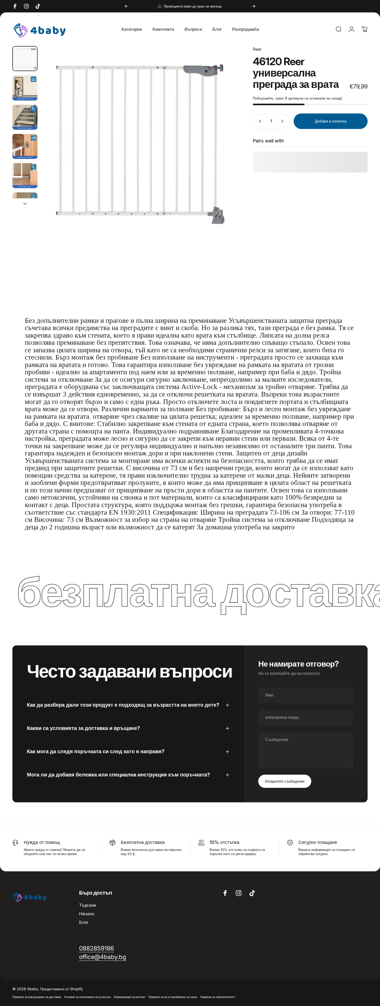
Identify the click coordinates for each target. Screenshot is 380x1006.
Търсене (87, 905)
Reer (257, 49)
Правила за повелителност (217, 997)
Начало (86, 913)
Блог (83, 922)
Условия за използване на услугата (87, 997)
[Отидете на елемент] (24, 58)
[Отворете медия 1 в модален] (138, 142)
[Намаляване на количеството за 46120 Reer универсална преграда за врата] (259, 121)
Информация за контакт (129, 997)
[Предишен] (126, 6)
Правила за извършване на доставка (36, 997)
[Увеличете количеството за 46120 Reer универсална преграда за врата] (283, 121)
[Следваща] (253, 6)
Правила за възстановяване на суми (172, 997)
